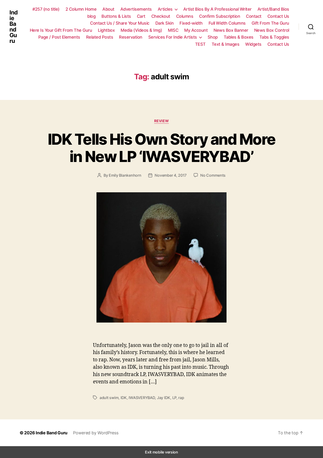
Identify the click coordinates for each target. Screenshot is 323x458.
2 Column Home (81, 9)
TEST (200, 44)
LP (174, 397)
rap (181, 397)
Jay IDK (163, 397)
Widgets (253, 44)
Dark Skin (164, 23)
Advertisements (136, 9)
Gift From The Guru (270, 23)
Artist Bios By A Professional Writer (217, 9)
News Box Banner (231, 30)
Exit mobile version (161, 452)
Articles (165, 9)
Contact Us (278, 16)
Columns (184, 16)
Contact (254, 16)
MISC (173, 30)
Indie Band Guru (13, 27)
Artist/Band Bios (273, 9)
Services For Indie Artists (172, 37)
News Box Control (271, 30)
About (108, 9)
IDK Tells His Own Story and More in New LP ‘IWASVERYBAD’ (161, 148)
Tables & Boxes (238, 37)
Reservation (130, 37)
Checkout (160, 16)
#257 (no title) (46, 9)
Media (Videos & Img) (141, 30)
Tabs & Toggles (274, 37)
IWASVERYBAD (142, 397)
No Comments (213, 175)
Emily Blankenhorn (125, 175)
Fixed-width (191, 23)
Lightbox (106, 30)
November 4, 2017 (171, 175)
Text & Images (226, 44)
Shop (213, 37)
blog (91, 16)
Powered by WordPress (95, 432)
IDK (124, 397)
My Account (196, 30)
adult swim (109, 397)
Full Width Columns (227, 23)
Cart (141, 16)
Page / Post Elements (59, 37)
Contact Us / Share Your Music (119, 23)
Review (161, 121)
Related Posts (99, 37)
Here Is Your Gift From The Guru (61, 30)
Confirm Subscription (219, 16)
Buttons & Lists (116, 16)
